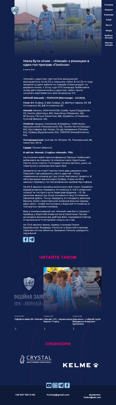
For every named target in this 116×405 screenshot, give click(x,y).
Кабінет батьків (109, 36)
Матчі (109, 25)
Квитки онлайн (109, 44)
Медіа (109, 30)
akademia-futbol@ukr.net (92, 396)
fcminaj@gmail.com (58, 394)
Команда (109, 15)
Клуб (108, 20)
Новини (109, 10)
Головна (108, 5)
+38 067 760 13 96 (25, 394)
